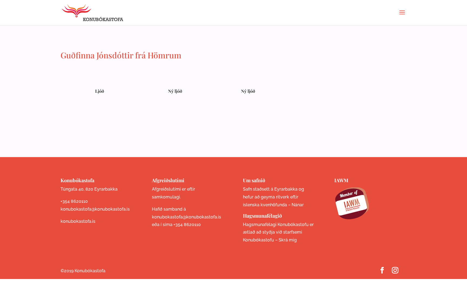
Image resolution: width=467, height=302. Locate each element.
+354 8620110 (74, 201)
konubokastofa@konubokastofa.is (95, 209)
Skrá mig (288, 240)
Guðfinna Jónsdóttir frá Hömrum (121, 55)
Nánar (298, 204)
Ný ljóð (175, 91)
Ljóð (99, 91)
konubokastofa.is (78, 221)
